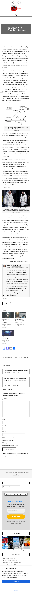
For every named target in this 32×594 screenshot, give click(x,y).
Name (4, 419)
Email (4, 425)
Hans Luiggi (21, 261)
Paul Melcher (16, 265)
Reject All (16, 590)
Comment (4, 399)
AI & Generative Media (8, 558)
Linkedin (13, 295)
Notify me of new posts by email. (11, 445)
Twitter (6, 295)
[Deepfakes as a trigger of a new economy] (8, 315)
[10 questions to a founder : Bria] (8, 333)
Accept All (16, 581)
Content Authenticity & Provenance (12, 564)
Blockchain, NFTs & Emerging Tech (11, 562)
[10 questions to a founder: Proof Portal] (20, 315)
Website (4, 432)
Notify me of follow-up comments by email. (13, 443)
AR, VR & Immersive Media (9, 560)
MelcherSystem (10, 279)
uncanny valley (21, 51)
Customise (16, 586)
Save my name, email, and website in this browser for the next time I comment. (15, 439)
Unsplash (27, 261)
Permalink (15, 372)
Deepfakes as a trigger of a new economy (6, 320)
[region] (16, 580)
